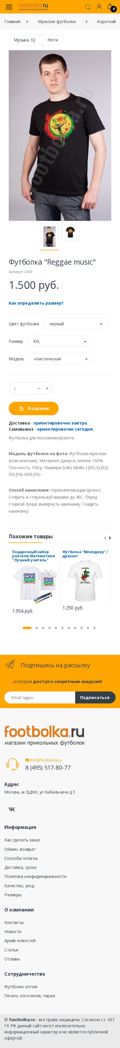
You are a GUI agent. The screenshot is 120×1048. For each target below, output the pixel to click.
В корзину (38, 408)
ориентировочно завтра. (60, 423)
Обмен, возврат (20, 849)
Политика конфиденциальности (35, 876)
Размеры (13, 894)
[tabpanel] (35, 583)
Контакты (14, 922)
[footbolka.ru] (33, 7)
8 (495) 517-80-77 (47, 767)
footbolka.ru (22, 1019)
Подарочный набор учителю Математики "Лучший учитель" (33, 556)
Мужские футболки (57, 21)
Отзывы (12, 959)
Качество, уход (19, 885)
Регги (52, 40)
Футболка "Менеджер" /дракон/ (85, 553)
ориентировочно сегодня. (65, 429)
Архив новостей (20, 940)
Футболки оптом (20, 986)
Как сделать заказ (22, 840)
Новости (12, 931)
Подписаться (95, 697)
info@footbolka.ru (45, 760)
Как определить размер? (36, 303)
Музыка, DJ (24, 40)
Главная (12, 21)
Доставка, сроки (20, 867)
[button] (88, 6)
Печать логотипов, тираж (29, 995)
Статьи (11, 950)
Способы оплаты (21, 858)
